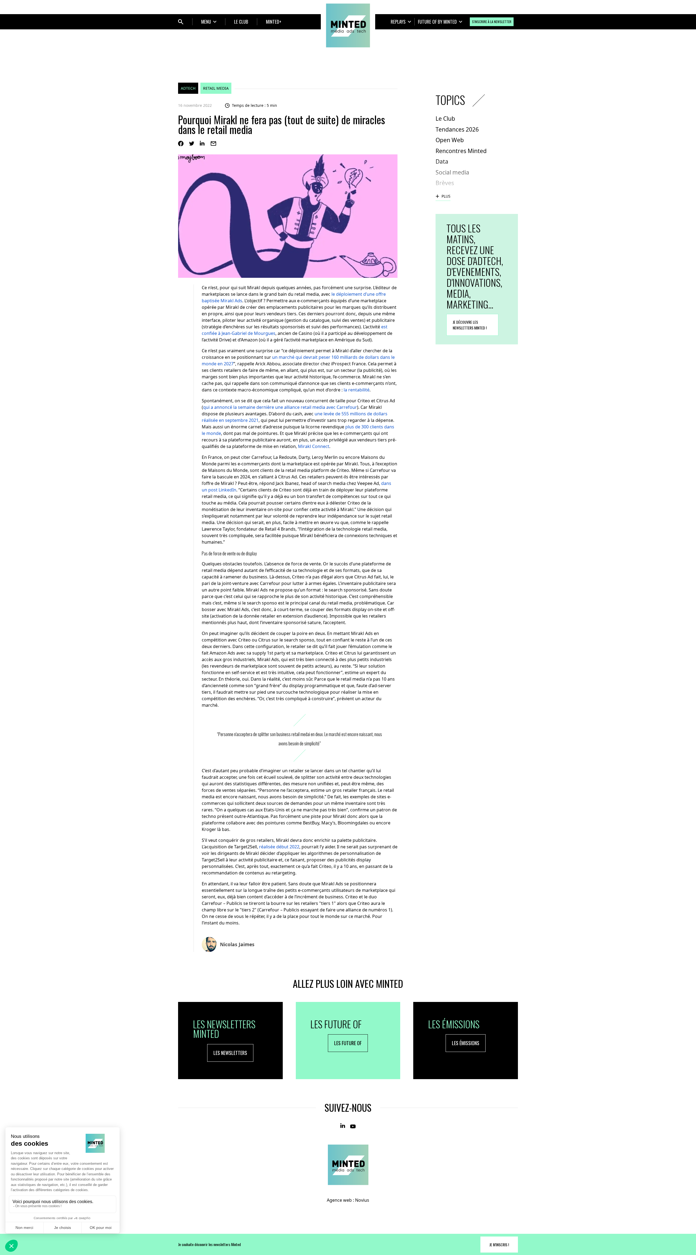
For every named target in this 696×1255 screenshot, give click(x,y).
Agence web (339, 1200)
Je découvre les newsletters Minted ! (470, 325)
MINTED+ (273, 21)
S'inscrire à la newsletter (491, 21)
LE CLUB (241, 21)
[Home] (348, 25)
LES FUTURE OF (348, 1043)
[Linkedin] (202, 143)
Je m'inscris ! (499, 1244)
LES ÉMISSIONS (465, 1043)
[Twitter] (191, 143)
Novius (362, 1200)
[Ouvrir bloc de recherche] (181, 22)
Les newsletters (230, 1052)
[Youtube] (353, 1126)
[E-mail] (213, 143)
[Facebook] (181, 143)
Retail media (216, 88)
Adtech (188, 88)
